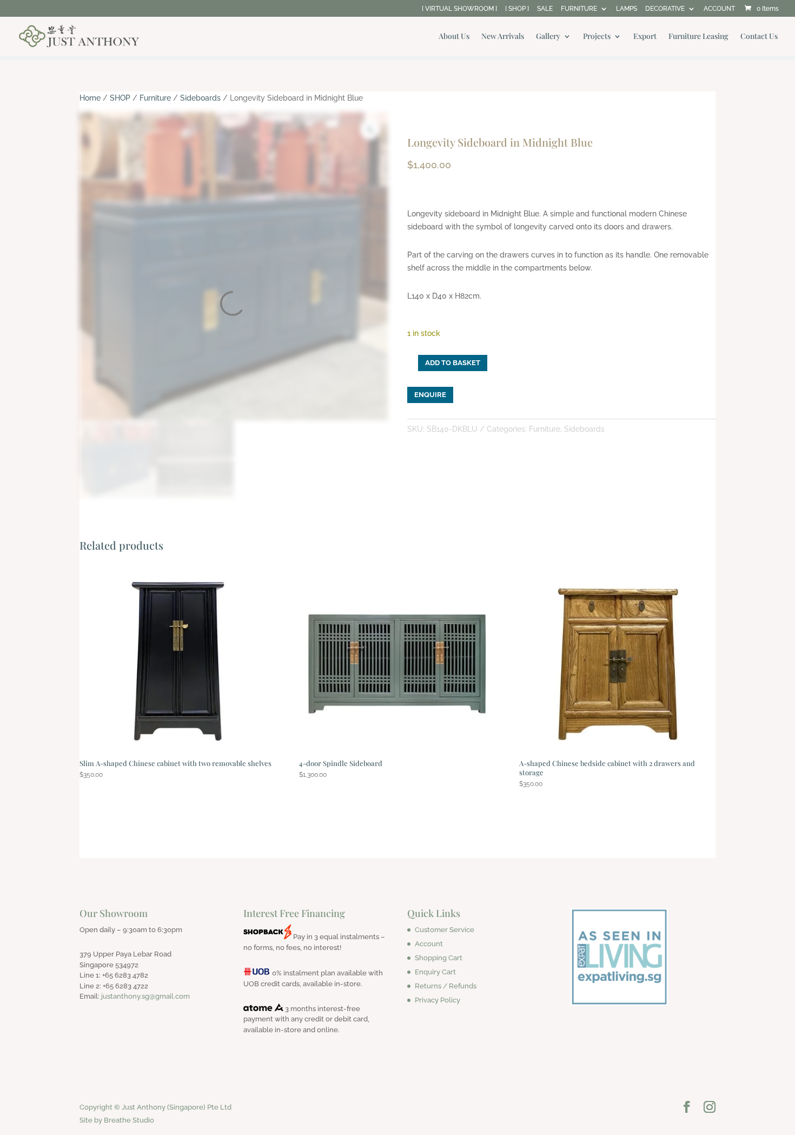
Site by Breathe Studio (117, 1120)
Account (429, 944)
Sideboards (200, 98)
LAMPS (626, 8)
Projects (597, 36)
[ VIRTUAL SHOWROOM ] (459, 8)
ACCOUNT (719, 8)
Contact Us (759, 36)
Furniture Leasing (698, 36)
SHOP (120, 98)
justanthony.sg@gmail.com (145, 996)
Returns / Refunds (445, 986)
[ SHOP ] (517, 8)
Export (645, 36)
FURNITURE (579, 8)
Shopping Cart (438, 958)
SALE (545, 8)
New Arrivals (502, 36)
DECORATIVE (665, 8)
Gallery (548, 36)
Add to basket (452, 363)
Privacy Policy (437, 1000)
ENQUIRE (430, 395)
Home (90, 98)
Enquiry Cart (435, 972)
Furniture (155, 98)
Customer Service (444, 930)
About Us (454, 36)
